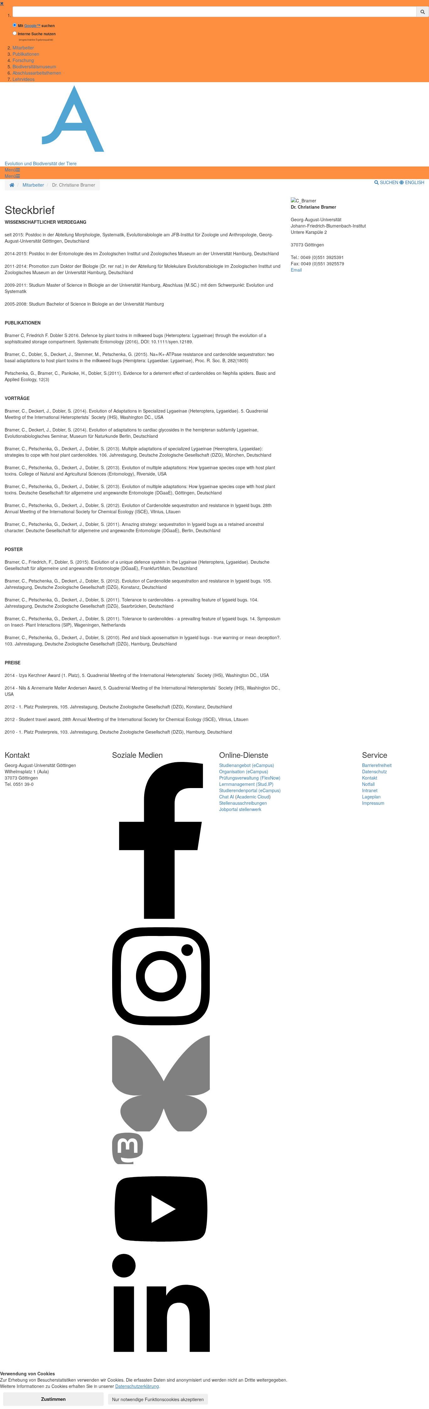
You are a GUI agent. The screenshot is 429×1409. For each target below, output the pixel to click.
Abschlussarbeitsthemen (37, 73)
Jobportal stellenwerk (240, 809)
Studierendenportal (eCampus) (250, 790)
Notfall (368, 784)
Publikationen (26, 54)
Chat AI (226, 796)
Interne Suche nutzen (37, 34)
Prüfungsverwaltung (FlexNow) (249, 778)
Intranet (369, 790)
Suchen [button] (389, 182)
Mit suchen (36, 25)
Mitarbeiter (23, 47)
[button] (12, 169)
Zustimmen (53, 1398)
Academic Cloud (253, 796)
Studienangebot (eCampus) (246, 765)
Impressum (373, 803)
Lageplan (371, 796)
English (414, 182)
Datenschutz (374, 771)
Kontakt (369, 778)
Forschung (23, 60)
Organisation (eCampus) (243, 771)
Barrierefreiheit (377, 765)
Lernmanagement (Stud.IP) (246, 784)
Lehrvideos (24, 79)
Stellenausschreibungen (243, 803)
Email (296, 270)
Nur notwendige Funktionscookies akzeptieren (158, 1399)
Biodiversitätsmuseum (34, 66)
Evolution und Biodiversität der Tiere (41, 163)
